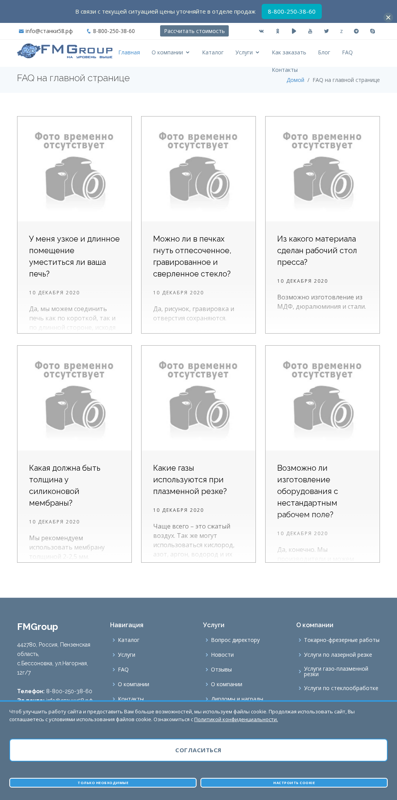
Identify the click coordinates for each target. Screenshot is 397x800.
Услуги (244, 52)
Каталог (213, 52)
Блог (324, 52)
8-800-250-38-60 (114, 31)
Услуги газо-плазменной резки (336, 671)
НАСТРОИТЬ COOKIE (294, 782)
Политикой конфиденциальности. (236, 719)
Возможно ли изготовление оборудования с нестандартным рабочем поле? (307, 491)
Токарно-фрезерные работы (342, 640)
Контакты (285, 69)
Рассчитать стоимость (194, 31)
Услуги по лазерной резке (338, 654)
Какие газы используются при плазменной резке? (190, 479)
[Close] (388, 18)
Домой (295, 79)
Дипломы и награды (237, 699)
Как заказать (289, 52)
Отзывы (221, 669)
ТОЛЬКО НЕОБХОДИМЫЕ (103, 782)
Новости (222, 654)
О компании (167, 52)
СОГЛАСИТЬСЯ (198, 750)
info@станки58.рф (49, 31)
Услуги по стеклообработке (341, 688)
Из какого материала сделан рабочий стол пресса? (317, 250)
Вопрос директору (235, 640)
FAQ (347, 52)
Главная (129, 52)
